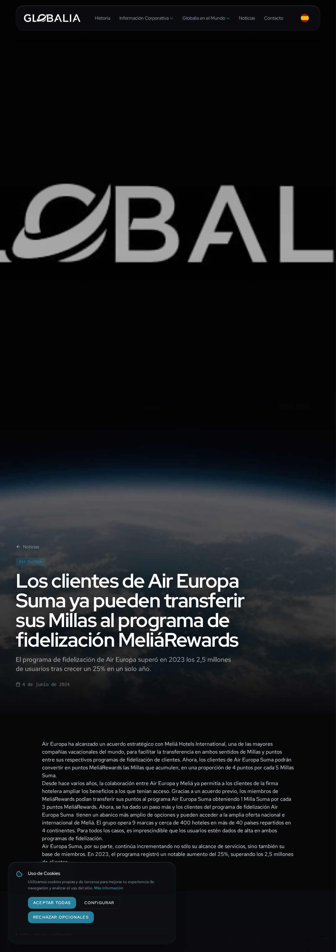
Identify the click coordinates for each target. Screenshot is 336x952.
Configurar (99, 902)
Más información (108, 888)
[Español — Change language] (305, 18)
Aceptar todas (52, 902)
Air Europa (30, 561)
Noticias (31, 547)
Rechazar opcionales (61, 917)
